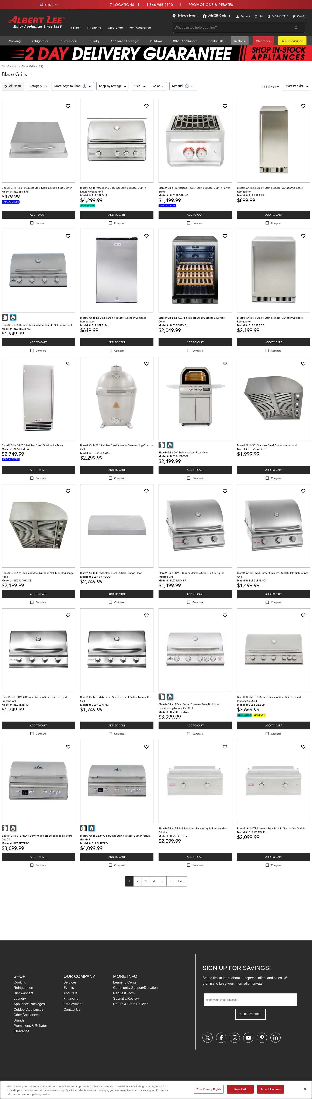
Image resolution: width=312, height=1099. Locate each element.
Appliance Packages (125, 41)
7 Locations (122, 5)
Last (181, 881)
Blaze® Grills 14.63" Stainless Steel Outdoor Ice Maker (33, 445)
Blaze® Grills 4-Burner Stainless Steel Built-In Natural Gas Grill (37, 324)
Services (70, 982)
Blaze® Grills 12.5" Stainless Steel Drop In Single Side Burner (37, 187)
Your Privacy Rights (208, 1089)
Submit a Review (126, 998)
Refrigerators (41, 41)
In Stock (75, 27)
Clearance (115, 27)
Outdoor (156, 41)
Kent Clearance (140, 27)
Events (68, 987)
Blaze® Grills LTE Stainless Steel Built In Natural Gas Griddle (271, 828)
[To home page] (36, 22)
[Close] (305, 1089)
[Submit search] (296, 28)
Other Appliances (185, 41)
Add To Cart (38, 214)
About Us (70, 993)
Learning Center (125, 982)
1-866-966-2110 (159, 5)
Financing (94, 27)
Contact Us (215, 41)
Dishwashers (69, 41)
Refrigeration (23, 987)
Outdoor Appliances (28, 1009)
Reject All (240, 1089)
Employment (72, 1004)
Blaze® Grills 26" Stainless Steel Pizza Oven (183, 452)
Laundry (94, 41)
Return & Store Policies (130, 1004)
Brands (19, 1020)
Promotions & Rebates (211, 5)
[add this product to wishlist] (68, 106)
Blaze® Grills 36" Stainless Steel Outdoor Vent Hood (267, 445)
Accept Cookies (270, 1089)
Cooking (15, 41)
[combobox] (38, 86)
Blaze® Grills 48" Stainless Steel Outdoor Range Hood (111, 572)
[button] (49, 4)
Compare (41, 223)
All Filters (15, 86)
